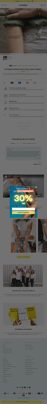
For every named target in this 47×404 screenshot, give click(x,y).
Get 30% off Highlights (23, 212)
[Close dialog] (36, 187)
